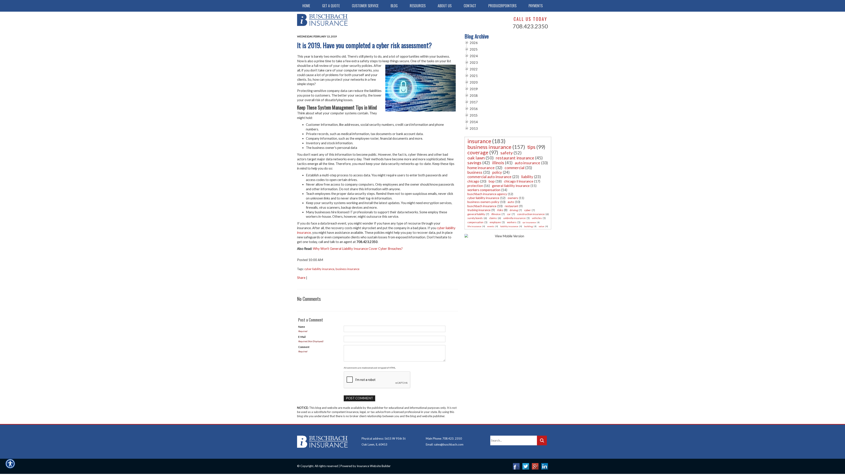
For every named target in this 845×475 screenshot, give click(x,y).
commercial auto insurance (489, 176)
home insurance (481, 167)
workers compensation (483, 190)
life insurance (474, 226)
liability (527, 176)
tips (531, 147)
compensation (475, 222)
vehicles (537, 218)
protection (475, 186)
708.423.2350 (530, 26)
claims (493, 218)
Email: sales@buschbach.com (444, 444)
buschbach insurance (481, 206)
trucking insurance (478, 210)
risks (500, 210)
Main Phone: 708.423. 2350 (444, 438)
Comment (303, 346)
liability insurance (509, 226)
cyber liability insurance (319, 269)
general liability (476, 214)
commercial (514, 167)
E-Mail (302, 336)
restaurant (511, 206)
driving (514, 210)
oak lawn (476, 157)
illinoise (496, 214)
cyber (527, 210)
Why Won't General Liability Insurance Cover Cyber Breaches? (358, 248)
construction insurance (531, 214)
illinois (498, 162)
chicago (473, 181)
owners (513, 198)
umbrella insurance (514, 218)
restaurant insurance (515, 157)
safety (506, 152)
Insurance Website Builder (374, 466)
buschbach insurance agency (487, 194)
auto (511, 202)
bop (492, 181)
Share (301, 278)
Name (301, 326)
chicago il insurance (518, 181)
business (474, 172)
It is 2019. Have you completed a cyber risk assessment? (364, 45)
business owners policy (483, 202)
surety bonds (475, 218)
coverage (477, 152)
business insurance (347, 269)
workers (511, 222)
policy (497, 172)
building (528, 226)
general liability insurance (511, 186)
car (509, 214)
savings (474, 162)
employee (495, 222)
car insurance (529, 222)
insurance (479, 141)
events (490, 226)
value (541, 226)
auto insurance (527, 162)
